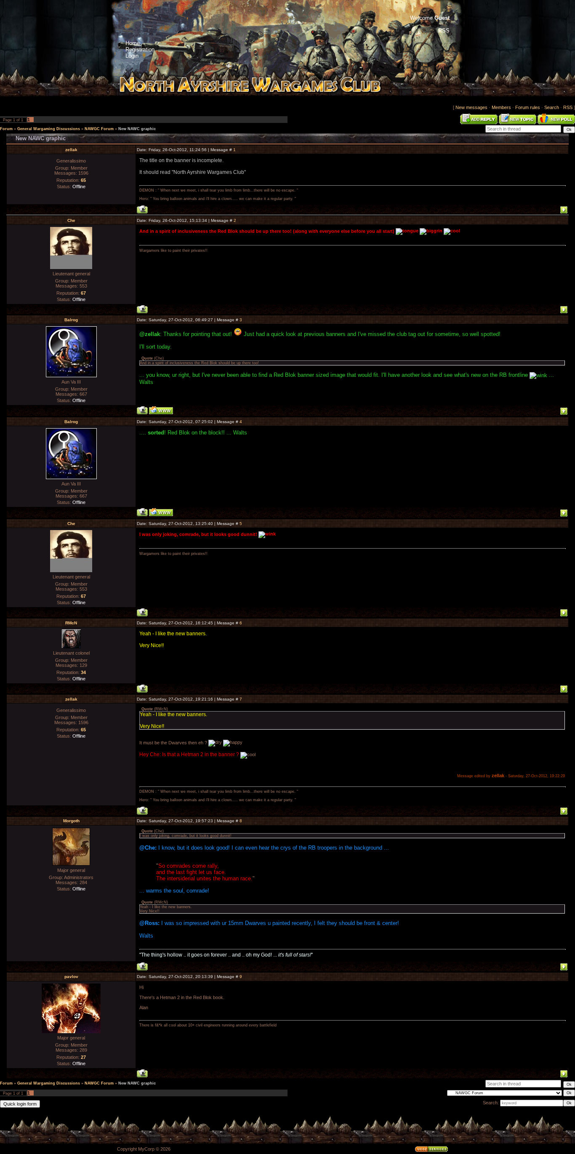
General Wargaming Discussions (48, 129)
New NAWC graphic (137, 129)
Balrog (71, 319)
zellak (71, 149)
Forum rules (527, 107)
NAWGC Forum (99, 129)
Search (551, 107)
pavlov (71, 976)
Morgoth (71, 820)
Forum (6, 129)
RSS (567, 107)
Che (71, 220)
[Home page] (161, 410)
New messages (471, 107)
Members (501, 107)
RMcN (71, 623)
